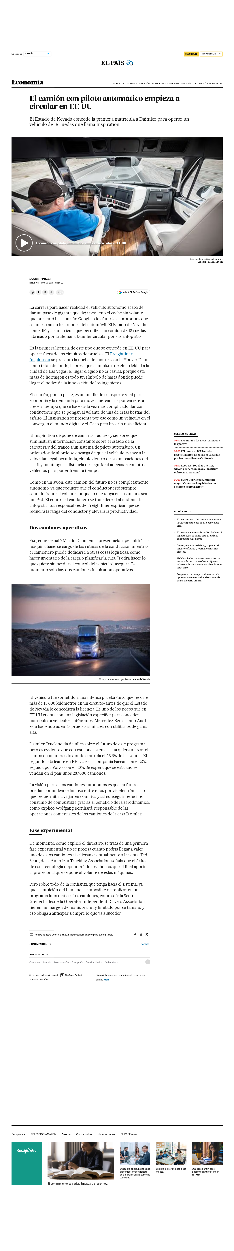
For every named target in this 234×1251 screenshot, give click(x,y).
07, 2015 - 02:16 (52, 283)
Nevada (47, 962)
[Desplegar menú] (14, 63)
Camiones (34, 962)
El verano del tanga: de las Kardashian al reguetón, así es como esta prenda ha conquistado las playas (199, 535)
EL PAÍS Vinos (129, 1134)
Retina (198, 83)
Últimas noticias (185, 433)
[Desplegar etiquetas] (147, 961)
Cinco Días (187, 83)
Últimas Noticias (213, 83)
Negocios (174, 83)
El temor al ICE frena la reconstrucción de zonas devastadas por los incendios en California (197, 455)
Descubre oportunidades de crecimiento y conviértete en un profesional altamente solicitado (135, 1173)
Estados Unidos (94, 962)
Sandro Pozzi (40, 279)
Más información (38, 979)
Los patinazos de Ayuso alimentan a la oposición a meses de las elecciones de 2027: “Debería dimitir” (198, 577)
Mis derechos (159, 83)
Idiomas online (106, 1134)
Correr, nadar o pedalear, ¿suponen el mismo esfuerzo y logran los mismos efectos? (198, 548)
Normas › (145, 944)
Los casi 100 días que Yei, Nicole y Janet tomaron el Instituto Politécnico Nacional (196, 469)
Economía (27, 82)
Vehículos (110, 962)
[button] (117, 196)
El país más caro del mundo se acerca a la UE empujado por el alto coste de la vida (199, 522)
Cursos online (84, 1134)
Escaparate (18, 1134)
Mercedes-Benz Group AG (68, 962)
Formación (144, 83)
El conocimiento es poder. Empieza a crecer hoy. (78, 1183)
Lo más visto (182, 511)
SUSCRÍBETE (191, 54)
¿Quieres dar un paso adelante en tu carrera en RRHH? (205, 1171)
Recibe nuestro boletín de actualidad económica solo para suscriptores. (74, 934)
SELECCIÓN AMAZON (43, 1134)
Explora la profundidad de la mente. (171, 1170)
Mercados (118, 83)
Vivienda (131, 83)
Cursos (66, 1134)
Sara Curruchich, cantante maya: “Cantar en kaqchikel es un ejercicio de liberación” (195, 483)
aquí (106, 979)
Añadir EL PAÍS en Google (135, 292)
